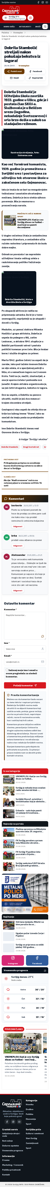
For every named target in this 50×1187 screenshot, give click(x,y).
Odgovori (17, 526)
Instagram (13, 963)
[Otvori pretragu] (45, 26)
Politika (29, 1114)
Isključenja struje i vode (11, 1134)
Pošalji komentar (23, 685)
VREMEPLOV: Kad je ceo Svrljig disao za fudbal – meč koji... (22, 1058)
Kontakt (6, 1174)
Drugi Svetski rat (31, 447)
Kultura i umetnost (35, 1133)
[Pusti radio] (30, 18)
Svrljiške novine (9, 2)
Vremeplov (18, 32)
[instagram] (13, 1121)
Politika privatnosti (11, 1170)
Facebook (37, 71)
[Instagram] (42, 2)
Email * (8, 655)
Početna (5, 32)
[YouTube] (46, 2)
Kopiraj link (37, 78)
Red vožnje (7, 1141)
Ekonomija (31, 1119)
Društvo (39, 26)
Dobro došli (9, 26)
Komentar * (10, 609)
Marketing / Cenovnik (12, 1165)
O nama (5, 1160)
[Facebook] (38, 2)
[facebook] (7, 1121)
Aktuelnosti (25, 26)
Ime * (7, 643)
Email (16, 78)
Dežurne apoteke (10, 1145)
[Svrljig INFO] (11, 10)
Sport (28, 1124)
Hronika (29, 1104)
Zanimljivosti (32, 1143)
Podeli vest (16, 71)
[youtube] (19, 1121)
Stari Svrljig (31, 1138)
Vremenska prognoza (12, 1150)
